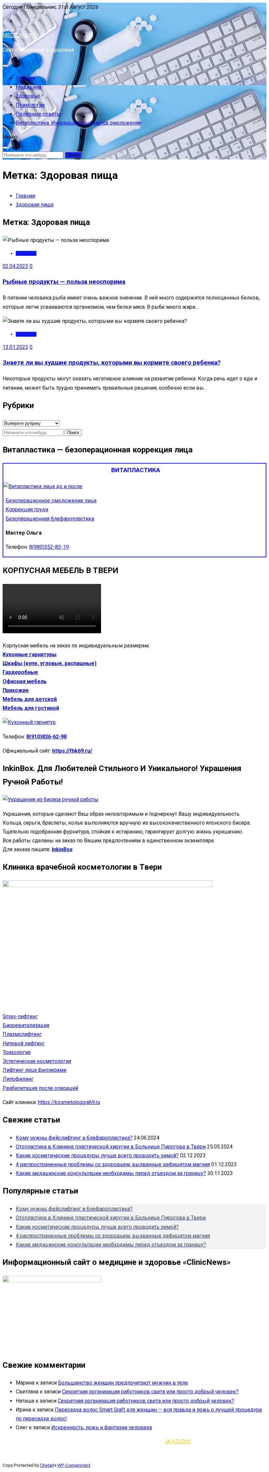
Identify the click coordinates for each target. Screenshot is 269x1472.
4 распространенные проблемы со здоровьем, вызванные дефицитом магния (113, 1164)
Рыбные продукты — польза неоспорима (64, 281)
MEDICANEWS (19, 35)
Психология (30, 105)
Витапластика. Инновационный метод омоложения (78, 123)
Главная (25, 78)
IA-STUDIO (178, 1441)
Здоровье (28, 96)
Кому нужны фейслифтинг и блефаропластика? (74, 1138)
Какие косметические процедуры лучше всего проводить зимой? (97, 1155)
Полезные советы (38, 114)
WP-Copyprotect (73, 1465)
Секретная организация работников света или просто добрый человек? (150, 1391)
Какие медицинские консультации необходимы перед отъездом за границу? (111, 1173)
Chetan (46, 1465)
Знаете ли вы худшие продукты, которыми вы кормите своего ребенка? (111, 362)
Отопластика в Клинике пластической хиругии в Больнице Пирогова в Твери (111, 1147)
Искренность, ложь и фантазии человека (101, 1427)
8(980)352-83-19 (49, 547)
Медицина (28, 87)
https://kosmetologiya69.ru (69, 1102)
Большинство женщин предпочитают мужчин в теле (123, 1383)
